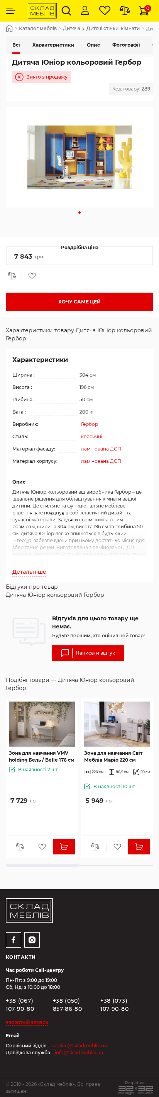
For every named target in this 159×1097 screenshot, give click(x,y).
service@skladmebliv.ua (79, 1045)
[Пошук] (66, 11)
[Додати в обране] (29, 276)
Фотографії (126, 45)
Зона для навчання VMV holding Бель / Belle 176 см (41, 756)
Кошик (147, 8)
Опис (93, 45)
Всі (16, 45)
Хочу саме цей (79, 302)
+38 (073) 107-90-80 (114, 1004)
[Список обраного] (105, 11)
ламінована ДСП (101, 449)
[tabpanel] (79, 157)
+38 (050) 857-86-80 (67, 1004)
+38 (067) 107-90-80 (20, 1004)
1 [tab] (79, 212)
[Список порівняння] (125, 11)
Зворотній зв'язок (27, 1022)
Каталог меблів (38, 28)
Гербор (89, 424)
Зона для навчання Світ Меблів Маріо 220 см (113, 756)
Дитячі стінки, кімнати (113, 28)
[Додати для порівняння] (14, 275)
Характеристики (53, 45)
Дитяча (71, 28)
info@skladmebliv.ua (79, 1052)
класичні (91, 436)
